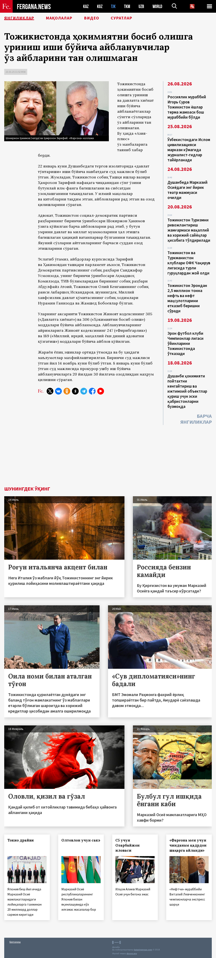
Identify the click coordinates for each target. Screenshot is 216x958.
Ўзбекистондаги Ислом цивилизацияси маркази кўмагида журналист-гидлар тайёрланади (188, 149)
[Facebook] (92, 391)
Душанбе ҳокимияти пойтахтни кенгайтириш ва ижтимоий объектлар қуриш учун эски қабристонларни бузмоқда (187, 391)
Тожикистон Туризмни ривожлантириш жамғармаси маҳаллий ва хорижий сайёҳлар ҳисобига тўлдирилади (188, 230)
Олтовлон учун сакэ (80, 840)
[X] (50, 391)
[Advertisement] (108, 454)
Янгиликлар (19, 18)
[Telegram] (83, 391)
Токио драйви (20, 840)
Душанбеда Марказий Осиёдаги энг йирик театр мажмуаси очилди (187, 190)
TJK (113, 6)
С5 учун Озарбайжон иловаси (127, 845)
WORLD (157, 6)
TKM (127, 6)
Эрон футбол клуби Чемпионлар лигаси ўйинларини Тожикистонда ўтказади (185, 343)
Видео (91, 18)
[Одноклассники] (66, 391)
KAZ (86, 6)
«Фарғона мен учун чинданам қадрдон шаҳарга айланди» (188, 845)
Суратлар (121, 18)
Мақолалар (59, 18)
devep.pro (132, 953)
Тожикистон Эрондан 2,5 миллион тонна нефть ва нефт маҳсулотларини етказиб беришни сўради (187, 298)
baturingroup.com (143, 949)
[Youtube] (100, 391)
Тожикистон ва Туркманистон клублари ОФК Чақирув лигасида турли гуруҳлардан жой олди (188, 262)
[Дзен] (75, 391)
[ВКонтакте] (58, 391)
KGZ (100, 6)
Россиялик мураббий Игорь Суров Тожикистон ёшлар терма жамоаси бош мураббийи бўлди (186, 107)
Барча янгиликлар (196, 419)
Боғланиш (15, 941)
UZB (141, 6)
